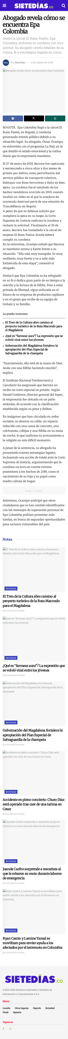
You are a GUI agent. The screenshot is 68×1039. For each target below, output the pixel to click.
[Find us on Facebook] (3, 1029)
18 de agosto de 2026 (14, 814)
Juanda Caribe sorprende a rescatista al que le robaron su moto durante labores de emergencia (32, 873)
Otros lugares (21, 1008)
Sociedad (11, 588)
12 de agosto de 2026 (14, 952)
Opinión (17, 1012)
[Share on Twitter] (34, 118)
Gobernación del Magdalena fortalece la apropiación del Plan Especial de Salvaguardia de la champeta (31, 349)
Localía (6, 1008)
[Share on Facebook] (13, 118)
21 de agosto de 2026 (14, 611)
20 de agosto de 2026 (14, 675)
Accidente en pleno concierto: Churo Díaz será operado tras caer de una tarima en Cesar (34, 804)
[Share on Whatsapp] (55, 118)
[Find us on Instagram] (10, 1029)
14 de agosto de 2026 (14, 883)
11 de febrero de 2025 (42, 62)
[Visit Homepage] (34, 5)
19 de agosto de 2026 (14, 745)
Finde (6, 1012)
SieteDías (20, 62)
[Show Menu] (4, 5)
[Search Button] (63, 5)
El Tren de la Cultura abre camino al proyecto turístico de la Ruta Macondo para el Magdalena (33, 326)
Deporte (37, 1008)
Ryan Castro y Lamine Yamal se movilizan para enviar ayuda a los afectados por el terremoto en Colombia (32, 943)
